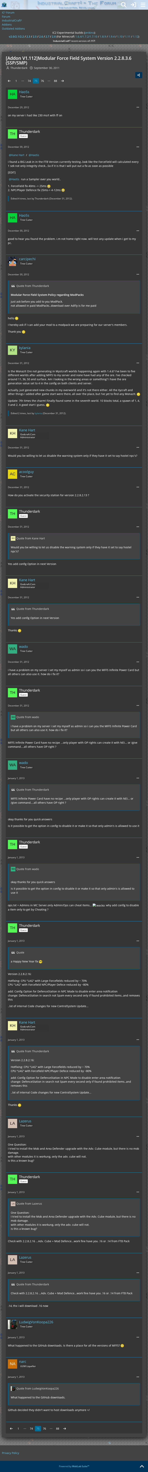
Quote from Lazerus (29, 1203)
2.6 (41, 36)
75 (35, 81)
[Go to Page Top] (142, 1466)
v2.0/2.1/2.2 (16, 36)
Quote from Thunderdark (32, 286)
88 (55, 81)
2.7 (47, 36)
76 (42, 81)
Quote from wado (27, 717)
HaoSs (35, 155)
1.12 (135, 36)
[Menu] (143, 5)
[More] (138, 107)
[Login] (133, 5)
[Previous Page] (9, 81)
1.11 (127, 36)
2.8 (54, 36)
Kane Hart (17, 155)
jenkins (89, 32)
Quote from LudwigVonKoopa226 (37, 1388)
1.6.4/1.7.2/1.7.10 (86, 36)
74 (29, 81)
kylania (38, 413)
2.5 (35, 36)
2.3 (28, 36)
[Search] (124, 5)
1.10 (120, 36)
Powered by (74, 1466)
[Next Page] (62, 81)
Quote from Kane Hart (30, 538)
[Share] (138, 75)
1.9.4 (111, 36)
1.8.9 (103, 36)
